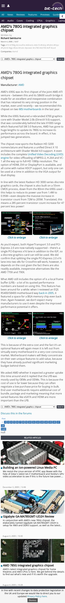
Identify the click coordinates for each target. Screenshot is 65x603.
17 (58, 422)
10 (30, 422)
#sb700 (42, 47)
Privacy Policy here (37, 596)
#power (28, 47)
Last (3, 429)
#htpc (56, 45)
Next (60, 59)
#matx (21, 47)
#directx (30, 45)
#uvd (53, 47)
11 (34, 422)
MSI (21, 109)
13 (42, 422)
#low (15, 47)
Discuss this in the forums (16, 413)
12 (38, 422)
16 (54, 422)
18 (3, 426)
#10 (7, 45)
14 (46, 422)
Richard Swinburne (11, 38)
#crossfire (20, 45)
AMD (21, 85)
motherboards (32, 109)
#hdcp (43, 45)
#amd (15, 51)
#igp (11, 47)
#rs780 (36, 47)
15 (50, 422)
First (3, 419)
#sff (48, 47)
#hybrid (4, 47)
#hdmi (50, 45)
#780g (13, 45)
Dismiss (32, 600)
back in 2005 (46, 293)
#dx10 (37, 45)
